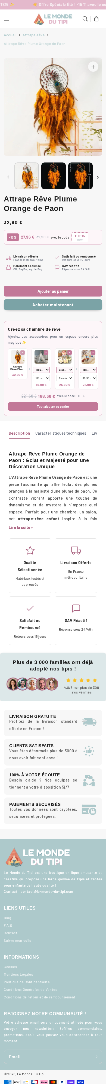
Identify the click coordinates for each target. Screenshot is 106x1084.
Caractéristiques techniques (60, 433)
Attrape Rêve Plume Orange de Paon (17, 368)
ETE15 (80, 237)
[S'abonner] (96, 1056)
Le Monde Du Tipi (31, 1074)
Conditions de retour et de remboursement (40, 997)
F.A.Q (8, 925)
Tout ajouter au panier (53, 406)
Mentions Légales (18, 974)
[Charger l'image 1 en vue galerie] (26, 175)
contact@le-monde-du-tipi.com (47, 891)
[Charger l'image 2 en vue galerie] (53, 175)
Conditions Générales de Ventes (30, 989)
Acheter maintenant (52, 304)
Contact (10, 933)
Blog (7, 918)
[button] (6, 19)
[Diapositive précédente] (8, 177)
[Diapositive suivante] (97, 177)
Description (19, 433)
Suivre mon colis (17, 940)
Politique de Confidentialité (27, 982)
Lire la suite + (21, 527)
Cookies (10, 967)
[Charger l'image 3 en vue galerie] (80, 175)
